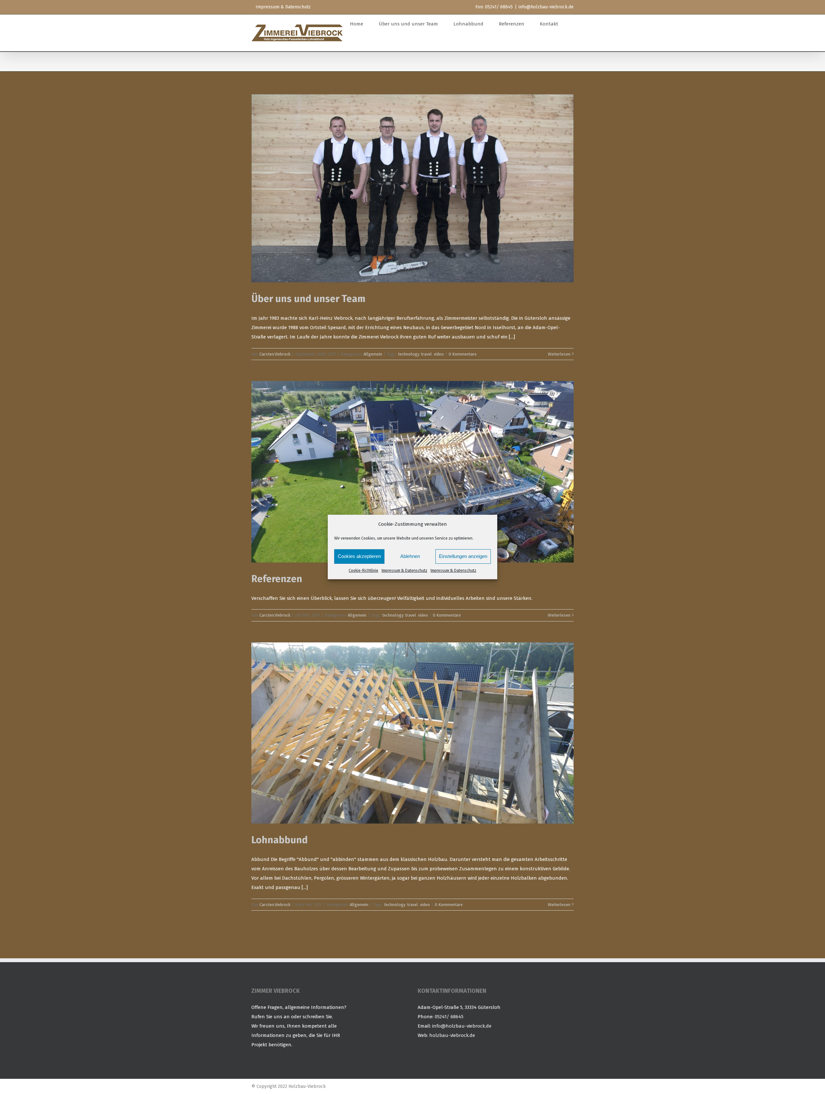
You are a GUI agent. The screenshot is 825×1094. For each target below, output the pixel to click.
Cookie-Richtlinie (363, 570)
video (439, 354)
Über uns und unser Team (308, 299)
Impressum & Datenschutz (404, 570)
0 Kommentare (463, 354)
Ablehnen (410, 556)
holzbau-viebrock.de (452, 1035)
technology (408, 354)
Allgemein (373, 354)
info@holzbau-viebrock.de (546, 7)
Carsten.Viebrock (274, 354)
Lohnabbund (279, 840)
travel (426, 354)
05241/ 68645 (449, 1017)
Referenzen (276, 579)
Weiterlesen (559, 354)
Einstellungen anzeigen (463, 556)
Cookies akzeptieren (359, 556)
